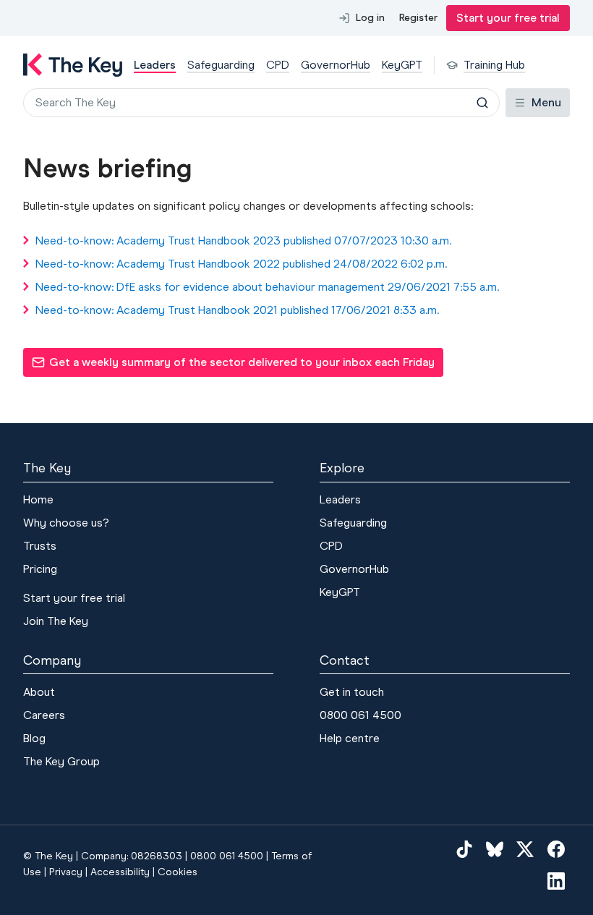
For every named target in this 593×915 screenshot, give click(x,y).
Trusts (39, 546)
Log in (370, 18)
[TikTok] (464, 848)
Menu (546, 102)
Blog (34, 738)
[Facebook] (556, 848)
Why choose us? (66, 522)
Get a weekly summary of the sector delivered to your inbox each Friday (233, 366)
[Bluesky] (494, 848)
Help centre (350, 738)
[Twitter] (525, 848)
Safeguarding (353, 522)
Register (418, 18)
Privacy (65, 872)
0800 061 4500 (360, 715)
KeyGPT (340, 592)
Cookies (177, 872)
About (39, 692)
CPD (331, 546)
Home (38, 499)
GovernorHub (354, 569)
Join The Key (55, 621)
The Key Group (61, 761)
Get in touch (352, 692)
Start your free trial (508, 18)
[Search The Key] (482, 103)
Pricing (40, 569)
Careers (44, 715)
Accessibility (120, 872)
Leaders (340, 499)
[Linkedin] (556, 880)
